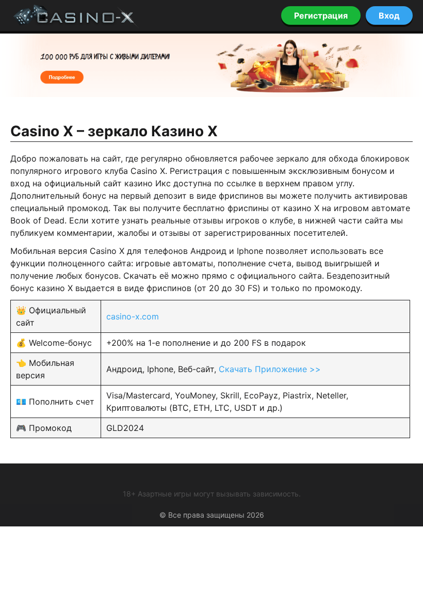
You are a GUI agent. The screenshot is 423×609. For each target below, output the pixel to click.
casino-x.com (132, 316)
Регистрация (321, 15)
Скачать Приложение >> (270, 369)
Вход (389, 15)
